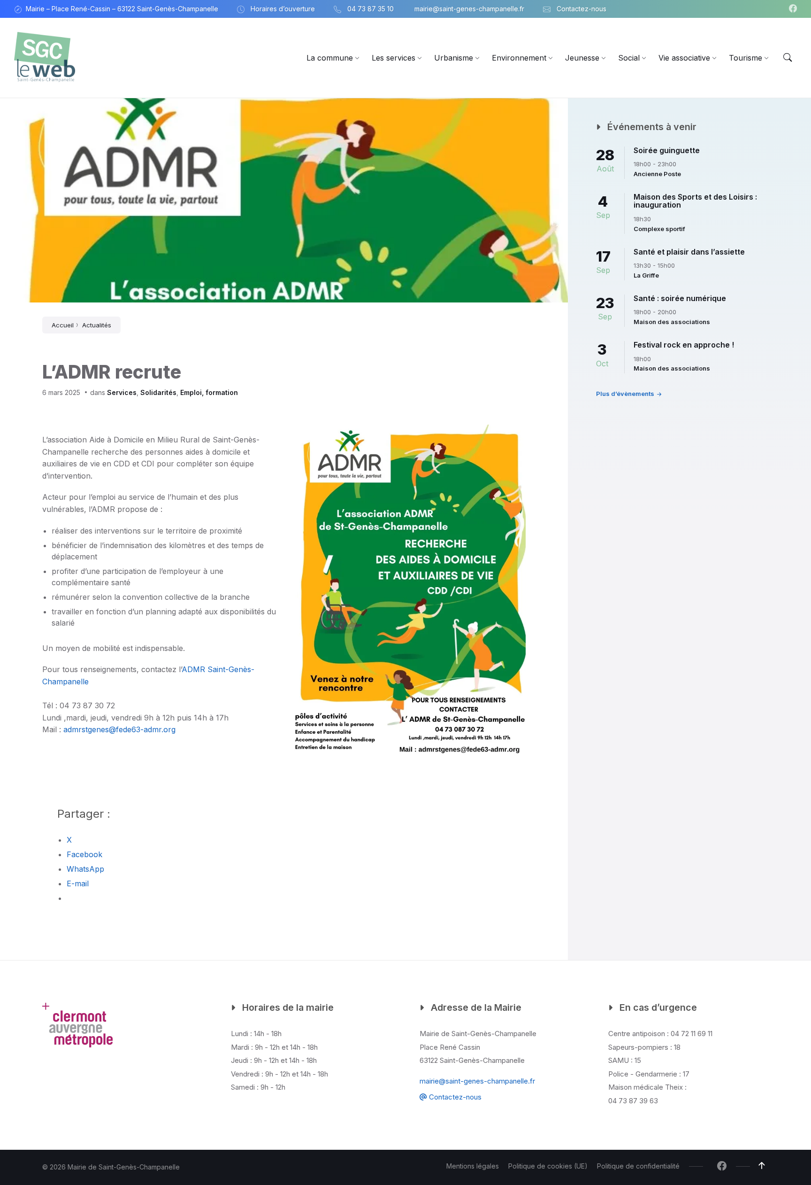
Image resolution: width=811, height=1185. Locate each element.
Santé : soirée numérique (680, 298)
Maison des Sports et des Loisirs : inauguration (695, 201)
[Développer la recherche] (787, 57)
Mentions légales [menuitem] (472, 1166)
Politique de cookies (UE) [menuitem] (548, 1166)
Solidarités (158, 392)
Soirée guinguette (667, 150)
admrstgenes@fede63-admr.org (119, 729)
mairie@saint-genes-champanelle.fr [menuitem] (469, 9)
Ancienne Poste (657, 174)
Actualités (96, 325)
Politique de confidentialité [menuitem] (638, 1166)
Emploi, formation (209, 392)
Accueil (63, 325)
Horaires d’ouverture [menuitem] (283, 9)
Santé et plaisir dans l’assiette (689, 251)
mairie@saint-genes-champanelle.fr (477, 1081)
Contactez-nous (454, 1096)
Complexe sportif (659, 228)
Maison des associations (672, 321)
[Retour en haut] (762, 1166)
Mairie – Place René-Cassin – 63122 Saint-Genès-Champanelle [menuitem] (122, 9)
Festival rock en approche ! (684, 344)
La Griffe (646, 275)
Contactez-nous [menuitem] (581, 9)
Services (122, 392)
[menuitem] (329, 57)
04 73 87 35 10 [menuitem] (370, 9)
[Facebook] (793, 9)
